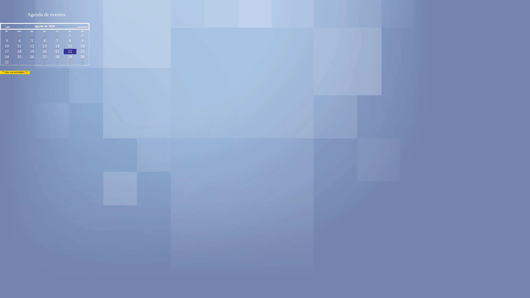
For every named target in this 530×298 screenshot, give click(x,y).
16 (83, 46)
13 (45, 46)
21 (57, 51)
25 (19, 57)
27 (7, 35)
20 (45, 51)
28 (19, 35)
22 (70, 51)
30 (45, 35)
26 (32, 57)
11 (19, 46)
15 (70, 46)
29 (32, 35)
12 (32, 46)
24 (7, 57)
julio (8, 27)
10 (7, 46)
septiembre (82, 27)
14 (57, 46)
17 (7, 51)
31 (57, 35)
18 (19, 51)
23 (83, 51)
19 (32, 51)
